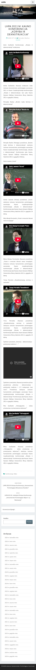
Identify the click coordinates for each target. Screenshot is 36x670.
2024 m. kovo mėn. (10, 583)
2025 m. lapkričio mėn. (11, 553)
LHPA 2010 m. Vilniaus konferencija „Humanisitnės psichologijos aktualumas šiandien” (18, 485)
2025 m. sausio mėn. (11, 568)
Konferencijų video (11, 474)
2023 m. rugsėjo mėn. (11, 591)
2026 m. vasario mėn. (11, 545)
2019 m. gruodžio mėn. (11, 629)
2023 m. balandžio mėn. (12, 595)
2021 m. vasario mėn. (11, 622)
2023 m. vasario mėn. (11, 603)
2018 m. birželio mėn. (11, 652)
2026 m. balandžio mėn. (12, 537)
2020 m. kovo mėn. (10, 625)
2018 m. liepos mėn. (11, 649)
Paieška (5, 518)
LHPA (3, 2)
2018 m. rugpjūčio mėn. (11, 645)
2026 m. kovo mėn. (10, 541)
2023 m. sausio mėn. (11, 606)
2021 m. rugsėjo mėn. (11, 618)
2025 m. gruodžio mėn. (11, 549)
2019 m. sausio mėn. (11, 641)
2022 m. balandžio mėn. (12, 610)
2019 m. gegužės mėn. (11, 633)
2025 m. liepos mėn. (11, 560)
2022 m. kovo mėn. (10, 614)
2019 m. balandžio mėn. (12, 637)
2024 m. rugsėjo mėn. (11, 576)
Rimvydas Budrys (24, 38)
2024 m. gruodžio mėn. (11, 572)
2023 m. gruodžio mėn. (11, 587)
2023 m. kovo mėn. (10, 599)
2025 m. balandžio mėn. (12, 564)
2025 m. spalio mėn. (11, 557)
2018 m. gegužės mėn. (11, 656)
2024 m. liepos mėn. (11, 580)
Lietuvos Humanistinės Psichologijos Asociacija (20, 666)
